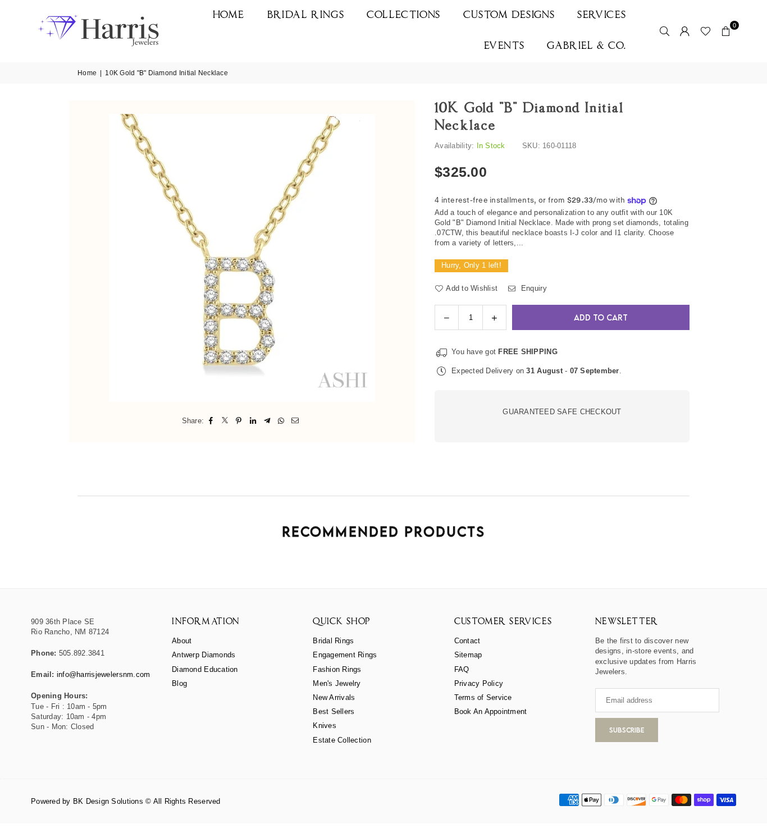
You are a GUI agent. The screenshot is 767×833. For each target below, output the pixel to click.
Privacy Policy (479, 683)
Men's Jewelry (336, 683)
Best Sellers (333, 711)
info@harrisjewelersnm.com (103, 674)
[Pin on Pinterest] (239, 421)
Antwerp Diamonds (203, 655)
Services (602, 15)
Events (504, 46)
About (181, 641)
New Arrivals (334, 697)
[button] (726, 31)
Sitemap (468, 655)
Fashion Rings (337, 669)
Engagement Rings (345, 655)
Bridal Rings (305, 15)
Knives (324, 725)
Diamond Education (205, 669)
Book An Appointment (490, 711)
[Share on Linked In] (253, 421)
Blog (179, 683)
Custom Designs (509, 15)
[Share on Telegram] (267, 421)
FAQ (461, 669)
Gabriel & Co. (587, 46)
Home (229, 15)
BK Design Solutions (108, 801)
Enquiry (532, 288)
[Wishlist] (705, 31)
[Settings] (685, 31)
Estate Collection (342, 740)
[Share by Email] (295, 421)
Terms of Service (483, 697)
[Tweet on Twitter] (225, 421)
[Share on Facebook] (211, 421)
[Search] (665, 31)
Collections (404, 15)
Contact (467, 641)
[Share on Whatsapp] (281, 421)
